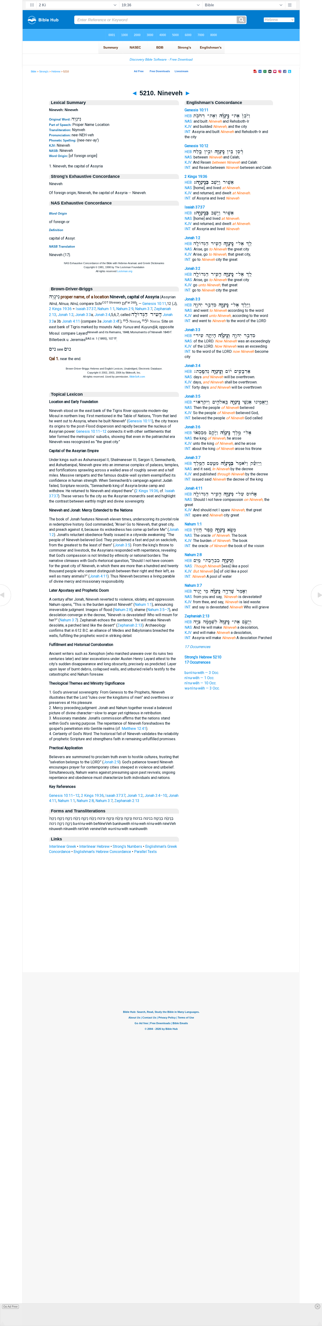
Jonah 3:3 (83, 314)
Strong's (44, 71)
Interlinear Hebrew (94, 846)
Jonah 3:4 (102, 314)
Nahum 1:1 (106, 309)
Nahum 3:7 (143, 309)
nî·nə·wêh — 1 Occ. (199, 678)
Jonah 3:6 (192, 427)
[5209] (6, 605)
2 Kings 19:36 (60, 309)
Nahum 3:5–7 (158, 609)
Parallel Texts (145, 851)
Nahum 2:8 (122, 609)
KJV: (188, 126)
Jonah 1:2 (66, 314)
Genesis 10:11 (154, 303)
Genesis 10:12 (196, 146)
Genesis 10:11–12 (91, 431)
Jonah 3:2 (192, 268)
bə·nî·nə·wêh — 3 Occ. (202, 672)
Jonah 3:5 (122, 545)
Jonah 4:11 (71, 321)
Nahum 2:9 (124, 309)
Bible (33, 71)
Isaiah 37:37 (86, 309)
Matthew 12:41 (134, 728)
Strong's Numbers (127, 846)
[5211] (316, 605)
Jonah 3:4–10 (155, 795)
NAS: (189, 121)
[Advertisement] (161, 943)
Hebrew (55, 71)
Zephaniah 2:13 (129, 625)
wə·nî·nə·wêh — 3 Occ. (202, 688)
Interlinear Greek (62, 846)
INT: (188, 131)
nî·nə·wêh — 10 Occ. (200, 683)
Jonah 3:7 (192, 457)
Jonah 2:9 (111, 762)
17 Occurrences (197, 646)
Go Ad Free (10, 1306)
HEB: (188, 116)
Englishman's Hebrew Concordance (102, 851)
